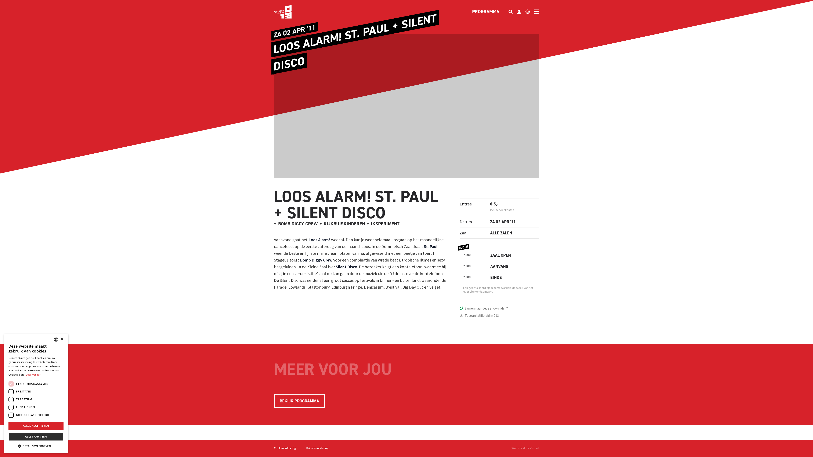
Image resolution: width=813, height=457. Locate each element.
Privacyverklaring (317, 448)
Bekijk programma (299, 401)
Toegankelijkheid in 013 (482, 315)
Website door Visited (525, 448)
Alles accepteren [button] (36, 426)
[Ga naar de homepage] (289, 12)
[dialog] (36, 393)
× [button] (62, 339)
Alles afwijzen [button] (36, 436)
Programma (485, 11)
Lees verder (33, 374)
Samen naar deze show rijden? (486, 308)
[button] (36, 446)
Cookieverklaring (285, 448)
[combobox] (56, 339)
